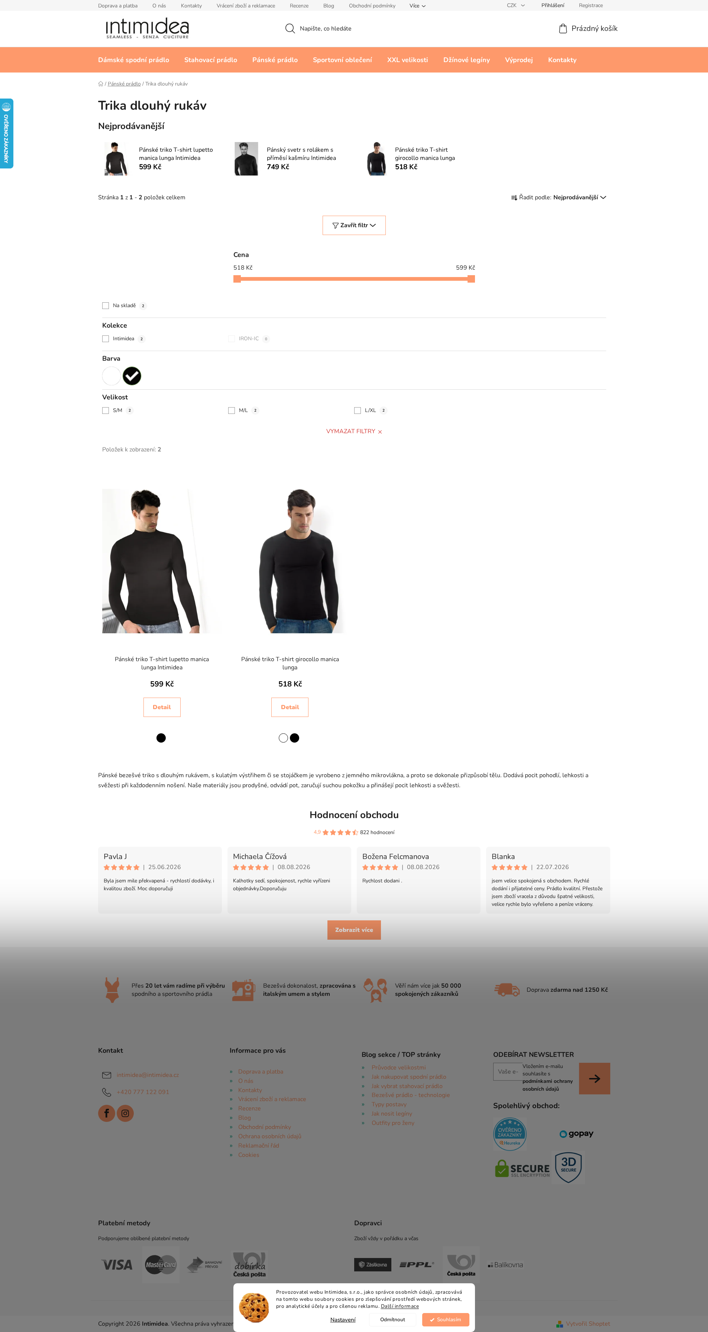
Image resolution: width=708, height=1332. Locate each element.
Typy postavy (389, 1104)
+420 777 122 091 (143, 1092)
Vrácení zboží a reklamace (246, 5)
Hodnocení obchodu (354, 814)
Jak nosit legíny (392, 1114)
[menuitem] (134, 60)
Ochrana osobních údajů (269, 1136)
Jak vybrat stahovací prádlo (407, 1086)
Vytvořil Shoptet (588, 1324)
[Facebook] (106, 1113)
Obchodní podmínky (372, 5)
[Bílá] (111, 376)
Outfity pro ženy (393, 1123)
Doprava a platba (118, 5)
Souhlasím (449, 1319)
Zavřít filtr (354, 225)
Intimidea (128, 338)
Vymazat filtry (350, 431)
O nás (159, 5)
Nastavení (343, 1319)
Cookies (248, 1155)
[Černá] (132, 376)
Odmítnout (392, 1319)
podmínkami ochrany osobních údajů (548, 1085)
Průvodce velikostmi (399, 1068)
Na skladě (128, 305)
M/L (247, 410)
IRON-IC (253, 338)
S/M (122, 410)
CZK (512, 5)
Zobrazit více (354, 930)
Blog (328, 5)
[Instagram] (125, 1113)
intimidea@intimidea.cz (148, 1075)
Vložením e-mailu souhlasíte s (548, 1078)
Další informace (400, 1306)
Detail (162, 707)
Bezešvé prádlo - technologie (411, 1095)
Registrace (591, 5)
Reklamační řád (258, 1146)
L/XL (375, 410)
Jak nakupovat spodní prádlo (409, 1077)
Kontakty (191, 5)
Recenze (299, 5)
